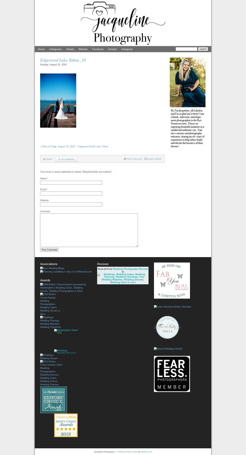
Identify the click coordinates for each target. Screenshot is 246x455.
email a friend (154, 159)
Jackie (49, 159)
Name (43, 178)
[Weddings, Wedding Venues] (51, 357)
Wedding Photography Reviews (130, 269)
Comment (45, 211)
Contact (112, 49)
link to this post (134, 159)
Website (83, 49)
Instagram (127, 49)
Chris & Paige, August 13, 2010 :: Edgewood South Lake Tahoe (74, 146)
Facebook (98, 49)
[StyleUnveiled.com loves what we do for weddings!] (168, 348)
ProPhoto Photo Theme (127, 452)
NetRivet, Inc (146, 452)
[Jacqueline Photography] (123, 45)
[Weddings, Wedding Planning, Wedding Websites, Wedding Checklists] (51, 322)
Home (41, 49)
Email (43, 189)
